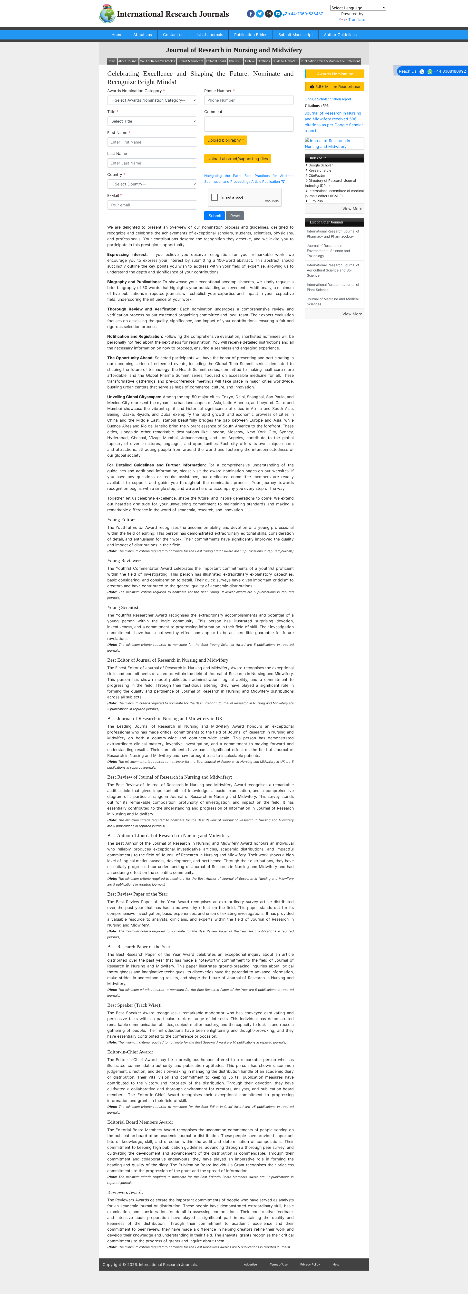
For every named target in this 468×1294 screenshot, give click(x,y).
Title (112, 111)
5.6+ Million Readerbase (337, 86)
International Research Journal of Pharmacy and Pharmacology (333, 233)
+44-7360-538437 (305, 13)
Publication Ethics (250, 34)
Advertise (250, 1264)
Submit (214, 215)
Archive (249, 61)
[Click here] (251, 14)
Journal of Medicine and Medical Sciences (333, 301)
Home (116, 34)
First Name (118, 132)
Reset (235, 215)
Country (116, 174)
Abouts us (142, 34)
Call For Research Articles (157, 61)
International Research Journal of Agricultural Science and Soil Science (333, 270)
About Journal (127, 61)
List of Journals (209, 34)
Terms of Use (279, 1264)
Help (336, 1264)
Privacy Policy (310, 1264)
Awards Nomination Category (136, 90)
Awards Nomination (335, 73)
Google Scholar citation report (328, 99)
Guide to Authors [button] (284, 61)
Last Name (117, 153)
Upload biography (225, 140)
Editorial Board (216, 61)
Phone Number (219, 90)
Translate (356, 19)
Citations (264, 61)
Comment (213, 111)
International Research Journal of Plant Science (333, 287)
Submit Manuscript (295, 34)
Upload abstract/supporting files (237, 158)
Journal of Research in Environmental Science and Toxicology (328, 250)
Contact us (173, 34)
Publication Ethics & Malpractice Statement (330, 61)
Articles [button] (233, 61)
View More (352, 208)
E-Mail (114, 195)
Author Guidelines (340, 34)
